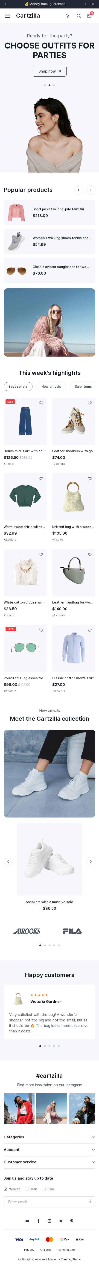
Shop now (47, 71)
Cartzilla (28, 15)
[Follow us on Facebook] (38, 1221)
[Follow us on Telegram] (60, 1221)
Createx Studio (71, 1259)
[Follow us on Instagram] (49, 1221)
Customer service (20, 1162)
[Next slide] (85, 4)
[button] (45, 85)
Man (34, 1189)
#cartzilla (49, 1075)
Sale (50, 1189)
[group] (27, 931)
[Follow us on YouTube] (27, 1221)
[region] (49, 1110)
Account (12, 1149)
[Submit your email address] (89, 1201)
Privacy (29, 1249)
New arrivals (51, 386)
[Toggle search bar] (78, 15)
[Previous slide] (6, 4)
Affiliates (46, 1249)
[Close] (93, 4)
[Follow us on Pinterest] (71, 1221)
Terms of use (66, 1249)
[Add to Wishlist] (41, 403)
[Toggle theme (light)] (67, 15)
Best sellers (18, 386)
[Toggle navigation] (7, 16)
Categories (14, 1137)
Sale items (83, 386)
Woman (14, 1189)
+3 (34, 438)
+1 (33, 514)
